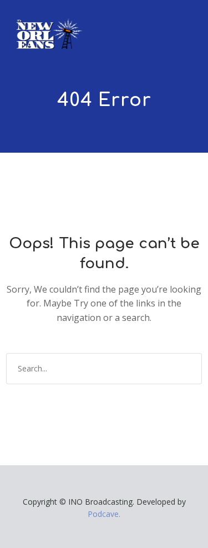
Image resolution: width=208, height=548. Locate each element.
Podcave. (104, 514)
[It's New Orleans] (47, 24)
